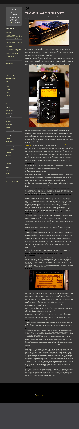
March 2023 (8, 124)
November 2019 (9, 147)
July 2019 (8, 155)
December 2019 (9, 144)
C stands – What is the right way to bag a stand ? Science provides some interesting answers (14, 42)
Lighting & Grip (10, 95)
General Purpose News (39, 16)
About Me (48, 2)
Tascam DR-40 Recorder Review (44, 13)
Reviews (46, 16)
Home (22, 2)
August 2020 (8, 133)
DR (56, 16)
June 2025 (8, 113)
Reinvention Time (9, 69)
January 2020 (9, 141)
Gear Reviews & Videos (38, 2)
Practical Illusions (39, 395)
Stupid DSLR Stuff (9, 98)
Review (59, 16)
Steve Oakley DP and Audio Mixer (12, 181)
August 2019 (8, 152)
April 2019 (8, 163)
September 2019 (9, 149)
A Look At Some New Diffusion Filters (13, 59)
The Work (28, 2)
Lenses (8, 92)
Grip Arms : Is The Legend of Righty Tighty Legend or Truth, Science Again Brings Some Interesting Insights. (14, 37)
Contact (55, 2)
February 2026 (9, 110)
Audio (33, 16)
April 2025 (8, 116)
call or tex (10, 22)
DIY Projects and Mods (10, 75)
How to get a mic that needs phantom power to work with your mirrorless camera (13, 55)
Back (7, 66)
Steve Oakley (8, 178)
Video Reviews (9, 101)
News (7, 81)
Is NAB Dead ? (9, 46)
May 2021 (8, 127)
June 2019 (8, 158)
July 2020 (8, 135)
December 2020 (9, 130)
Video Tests (8, 103)
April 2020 (8, 138)
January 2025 (9, 118)
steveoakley (28, 16)
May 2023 (8, 121)
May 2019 (8, 161)
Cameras (8, 89)
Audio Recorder (52, 16)
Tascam (62, 16)
